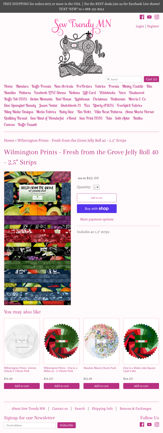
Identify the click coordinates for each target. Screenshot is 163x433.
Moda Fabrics (46, 111)
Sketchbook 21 (71, 105)
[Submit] (108, 79)
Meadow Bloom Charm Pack (99, 368)
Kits (149, 86)
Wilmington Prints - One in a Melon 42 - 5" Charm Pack (60, 369)
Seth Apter (122, 118)
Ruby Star (66, 111)
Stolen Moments (41, 98)
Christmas (100, 98)
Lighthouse (82, 98)
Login (140, 26)
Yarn (122, 92)
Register (153, 26)
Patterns (25, 92)
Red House (63, 98)
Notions (74, 92)
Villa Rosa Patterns (108, 111)
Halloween (117, 98)
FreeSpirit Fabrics (129, 105)
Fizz (87, 105)
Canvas (9, 124)
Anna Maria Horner (139, 111)
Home (8, 86)
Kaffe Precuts (41, 86)
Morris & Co (137, 98)
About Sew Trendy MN (28, 408)
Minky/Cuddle (132, 86)
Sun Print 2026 (91, 118)
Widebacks (107, 92)
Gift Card (89, 92)
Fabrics (100, 86)
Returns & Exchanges (135, 408)
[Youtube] (149, 18)
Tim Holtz (84, 111)
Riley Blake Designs (18, 111)
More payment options (97, 219)
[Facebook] (142, 18)
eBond (71, 118)
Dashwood (136, 92)
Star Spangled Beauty (20, 105)
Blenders (22, 86)
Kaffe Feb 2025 (15, 98)
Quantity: (84, 187)
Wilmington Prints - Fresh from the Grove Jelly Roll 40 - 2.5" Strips (71, 140)
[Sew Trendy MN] (81, 48)
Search (80, 408)
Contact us (60, 408)
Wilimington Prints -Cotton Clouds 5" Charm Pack (20, 369)
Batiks (138, 118)
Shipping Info (102, 408)
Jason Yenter (48, 105)
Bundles (10, 92)
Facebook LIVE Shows (50, 92)
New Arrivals (63, 86)
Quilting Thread (15, 118)
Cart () (151, 79)
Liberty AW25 (103, 105)
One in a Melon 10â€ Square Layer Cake (139, 369)
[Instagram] (157, 18)
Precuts (113, 86)
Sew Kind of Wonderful (47, 118)
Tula (109, 118)
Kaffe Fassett (27, 124)
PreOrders (84, 86)
